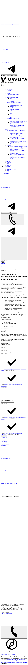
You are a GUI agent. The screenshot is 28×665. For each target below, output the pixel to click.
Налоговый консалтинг (16, 119)
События (9, 165)
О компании (7, 87)
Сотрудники (10, 89)
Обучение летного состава (16, 159)
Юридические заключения (16, 123)
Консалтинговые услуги (13, 118)
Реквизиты (9, 91)
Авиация (9, 145)
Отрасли (6, 129)
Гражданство (13, 115)
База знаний (7, 166)
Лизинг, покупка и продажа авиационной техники (17, 155)
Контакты (6, 173)
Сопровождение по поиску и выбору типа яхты (17, 134)
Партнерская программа (13, 94)
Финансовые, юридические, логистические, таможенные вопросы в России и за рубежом (18, 140)
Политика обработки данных (8, 654)
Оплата (8, 93)
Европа (11, 98)
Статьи (8, 167)
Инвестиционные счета (16, 105)
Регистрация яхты (14, 142)
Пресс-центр (7, 161)
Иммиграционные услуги (13, 111)
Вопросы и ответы (11, 169)
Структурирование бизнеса (17, 122)
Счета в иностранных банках (14, 102)
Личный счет (13, 106)
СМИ (8, 163)
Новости (9, 162)
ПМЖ (11, 114)
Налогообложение (8, 171)
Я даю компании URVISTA (13, 369)
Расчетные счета (14, 103)
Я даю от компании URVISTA (11, 385)
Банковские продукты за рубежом (18, 121)
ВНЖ (11, 113)
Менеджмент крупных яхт (16, 143)
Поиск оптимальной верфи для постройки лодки (17, 136)
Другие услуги (10, 127)
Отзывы (9, 90)
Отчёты (11, 110)
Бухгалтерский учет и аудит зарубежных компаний (17, 126)
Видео (8, 170)
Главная (3, 263)
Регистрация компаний (12, 97)
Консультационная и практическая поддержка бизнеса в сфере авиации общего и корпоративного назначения (18, 148)
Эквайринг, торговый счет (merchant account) (16, 108)
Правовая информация (6, 613)
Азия (11, 99)
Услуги (5, 95)
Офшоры (12, 101)
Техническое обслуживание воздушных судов (17, 152)
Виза (11, 117)
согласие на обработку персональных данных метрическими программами (14, 661)
